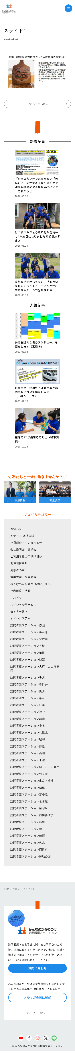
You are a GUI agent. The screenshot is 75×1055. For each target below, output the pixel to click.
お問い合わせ (37, 968)
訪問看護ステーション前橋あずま (32, 815)
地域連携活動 (19, 563)
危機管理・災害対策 (23, 577)
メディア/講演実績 (22, 535)
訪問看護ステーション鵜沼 (27, 659)
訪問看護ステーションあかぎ (29, 632)
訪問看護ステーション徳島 (27, 787)
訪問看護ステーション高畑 (27, 753)
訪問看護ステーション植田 (27, 652)
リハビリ (16, 597)
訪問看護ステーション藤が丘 (29, 808)
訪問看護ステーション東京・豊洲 (32, 780)
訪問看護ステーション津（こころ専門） (36, 766)
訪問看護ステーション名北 (27, 842)
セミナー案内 (19, 611)
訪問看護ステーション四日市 (29, 849)
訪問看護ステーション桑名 (27, 698)
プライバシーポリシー (37, 1013)
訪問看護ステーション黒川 (27, 691)
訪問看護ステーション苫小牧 (29, 794)
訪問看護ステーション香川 (27, 677)
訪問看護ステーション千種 (27, 760)
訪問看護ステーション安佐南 (29, 639)
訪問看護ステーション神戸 (27, 711)
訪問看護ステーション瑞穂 (27, 821)
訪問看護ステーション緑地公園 (30, 856)
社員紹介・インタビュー (26, 542)
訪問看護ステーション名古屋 (29, 801)
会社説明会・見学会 (23, 549)
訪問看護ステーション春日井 (29, 684)
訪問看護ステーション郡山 (27, 718)
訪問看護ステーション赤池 (27, 625)
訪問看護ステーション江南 (27, 705)
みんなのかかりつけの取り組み (30, 583)
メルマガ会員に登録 (37, 997)
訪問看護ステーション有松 (27, 645)
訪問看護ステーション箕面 (27, 835)
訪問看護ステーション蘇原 (27, 746)
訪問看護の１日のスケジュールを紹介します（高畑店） (36, 344)
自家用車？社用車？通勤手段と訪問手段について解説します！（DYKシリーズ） (36, 392)
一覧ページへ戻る (37, 103)
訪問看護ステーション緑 (26, 828)
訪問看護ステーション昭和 (27, 739)
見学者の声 (17, 570)
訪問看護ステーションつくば (29, 773)
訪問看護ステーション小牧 (27, 725)
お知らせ (16, 528)
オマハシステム (20, 618)
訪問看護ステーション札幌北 (29, 732)
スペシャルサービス (23, 604)
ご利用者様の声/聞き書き (26, 556)
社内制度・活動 (20, 590)
